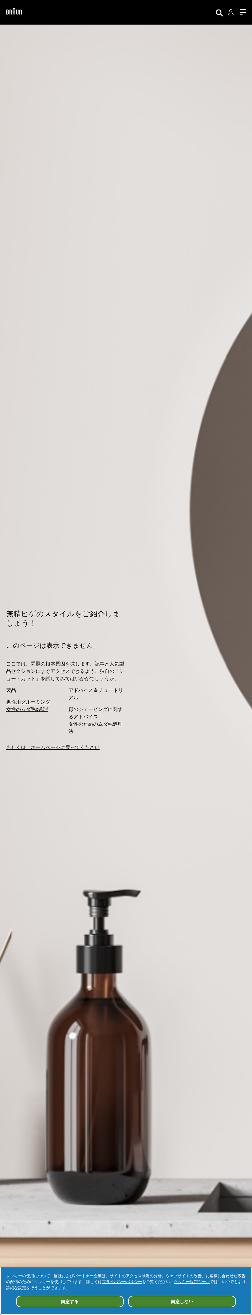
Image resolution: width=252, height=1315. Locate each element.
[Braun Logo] (14, 12)
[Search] (219, 12)
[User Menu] (231, 12)
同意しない (182, 1301)
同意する (70, 1301)
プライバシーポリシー (122, 1281)
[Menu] (243, 12)
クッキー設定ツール (192, 1281)
